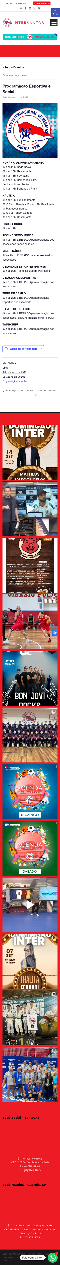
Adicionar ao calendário (23, 348)
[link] (55, 12)
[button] (53, 1258)
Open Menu (54, 22)
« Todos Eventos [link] (13, 67)
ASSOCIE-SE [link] (22, 3)
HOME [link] (9, 3)
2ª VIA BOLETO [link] (42, 3)
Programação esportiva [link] (14, 381)
